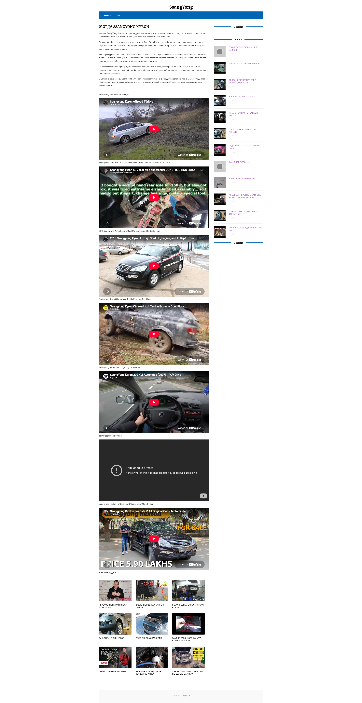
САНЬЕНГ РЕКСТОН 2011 (240, 162)
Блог (118, 15)
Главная (107, 15)
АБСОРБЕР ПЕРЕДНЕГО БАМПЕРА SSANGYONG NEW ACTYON (245, 196)
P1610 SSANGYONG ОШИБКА (242, 96)
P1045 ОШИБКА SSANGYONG (242, 178)
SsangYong (181, 7)
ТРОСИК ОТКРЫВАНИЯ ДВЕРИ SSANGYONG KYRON (243, 81)
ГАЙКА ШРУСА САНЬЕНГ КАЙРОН (244, 63)
